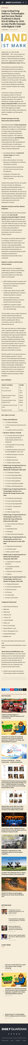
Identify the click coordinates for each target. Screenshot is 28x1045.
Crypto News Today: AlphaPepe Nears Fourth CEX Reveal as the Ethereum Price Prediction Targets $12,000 (13, 830)
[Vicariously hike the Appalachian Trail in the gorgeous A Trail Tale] (4, 920)
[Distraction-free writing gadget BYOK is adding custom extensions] (14, 1005)
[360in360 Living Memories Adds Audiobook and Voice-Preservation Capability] (14, 842)
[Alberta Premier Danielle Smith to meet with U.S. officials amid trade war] (4, 936)
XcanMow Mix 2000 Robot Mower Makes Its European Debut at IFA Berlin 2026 (13, 873)
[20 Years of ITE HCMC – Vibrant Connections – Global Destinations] (14, 751)
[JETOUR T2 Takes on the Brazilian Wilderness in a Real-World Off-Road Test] (14, 884)
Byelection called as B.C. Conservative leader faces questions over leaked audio (15, 928)
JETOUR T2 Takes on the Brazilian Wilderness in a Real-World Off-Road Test (12, 894)
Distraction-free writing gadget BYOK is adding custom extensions (15, 1015)
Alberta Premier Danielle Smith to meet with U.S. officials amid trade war (17, 937)
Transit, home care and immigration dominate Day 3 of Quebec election (16, 911)
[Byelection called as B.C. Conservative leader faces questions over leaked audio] (4, 928)
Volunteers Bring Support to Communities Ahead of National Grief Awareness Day (12, 716)
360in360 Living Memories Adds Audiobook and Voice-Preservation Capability (11, 852)
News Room (5, 29)
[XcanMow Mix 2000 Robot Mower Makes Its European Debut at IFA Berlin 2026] (14, 864)
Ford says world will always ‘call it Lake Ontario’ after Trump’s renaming (15, 966)
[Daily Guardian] (13, 2)
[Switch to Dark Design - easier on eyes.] (26, 2)
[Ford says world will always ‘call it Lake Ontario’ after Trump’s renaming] (14, 956)
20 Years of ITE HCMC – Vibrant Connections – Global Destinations (11, 761)
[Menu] (2, 2)
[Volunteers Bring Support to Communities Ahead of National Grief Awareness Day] (14, 706)
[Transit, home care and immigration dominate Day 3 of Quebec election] (4, 911)
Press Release (4, 7)
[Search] (23, 2)
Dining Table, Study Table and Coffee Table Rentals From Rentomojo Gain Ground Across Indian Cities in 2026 (12, 808)
